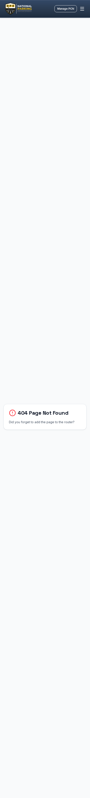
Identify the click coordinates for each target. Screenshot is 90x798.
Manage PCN (65, 8)
